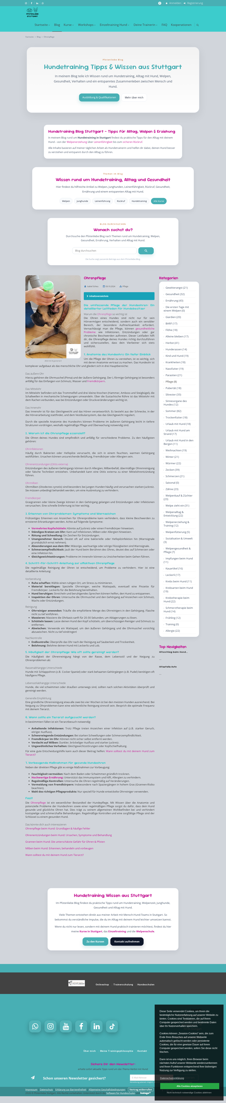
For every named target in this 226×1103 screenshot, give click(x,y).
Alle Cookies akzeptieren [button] (190, 1086)
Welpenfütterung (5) (178, 532)
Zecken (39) (173, 469)
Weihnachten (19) (176, 450)
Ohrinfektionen (34, 449)
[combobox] (104, 250)
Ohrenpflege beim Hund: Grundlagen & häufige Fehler (57, 828)
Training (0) (172, 624)
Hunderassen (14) (176, 349)
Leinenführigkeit (103, 142)
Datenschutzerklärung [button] (172, 1078)
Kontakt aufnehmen (127, 941)
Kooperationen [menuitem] (181, 25)
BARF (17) (171, 323)
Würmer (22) (173, 463)
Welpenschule (145, 931)
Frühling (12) (173, 618)
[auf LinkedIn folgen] (37, 3)
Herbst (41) (172, 343)
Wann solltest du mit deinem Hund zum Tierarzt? (54, 855)
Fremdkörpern (96, 381)
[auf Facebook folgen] (32, 3)
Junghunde (82, 201)
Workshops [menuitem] (85, 25)
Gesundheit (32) (175, 294)
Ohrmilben (31, 483)
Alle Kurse (159, 201)
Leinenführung (102, 201)
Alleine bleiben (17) (177, 336)
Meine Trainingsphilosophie (116, 1051)
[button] (197, 25)
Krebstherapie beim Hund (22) (176, 599)
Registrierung (195, 3)
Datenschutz (46, 1089)
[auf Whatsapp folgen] (43, 3)
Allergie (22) (173, 630)
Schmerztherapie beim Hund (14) (178, 609)
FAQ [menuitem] (164, 25)
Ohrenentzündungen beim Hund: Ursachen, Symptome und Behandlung (68, 835)
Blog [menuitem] (57, 25)
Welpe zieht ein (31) (177, 505)
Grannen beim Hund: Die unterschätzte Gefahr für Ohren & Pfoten (65, 841)
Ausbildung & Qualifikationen (99, 97)
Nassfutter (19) (175, 368)
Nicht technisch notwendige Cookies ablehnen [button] (189, 1092)
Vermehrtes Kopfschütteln (49, 528)
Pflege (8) (171, 381)
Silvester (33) (173, 394)
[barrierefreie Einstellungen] (160, 3)
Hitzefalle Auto (168, 666)
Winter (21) (172, 457)
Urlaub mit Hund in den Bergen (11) (178, 442)
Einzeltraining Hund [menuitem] (113, 25)
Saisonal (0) (172, 482)
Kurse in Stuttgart (90, 931)
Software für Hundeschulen (120, 1093)
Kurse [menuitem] (68, 25)
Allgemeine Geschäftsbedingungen (107, 1089)
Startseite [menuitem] (41, 25)
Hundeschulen (146, 984)
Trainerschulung (123, 984)
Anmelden (175, 3)
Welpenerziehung (77, 142)
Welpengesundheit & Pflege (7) (177, 550)
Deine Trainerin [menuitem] (144, 25)
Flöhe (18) (171, 330)
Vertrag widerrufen (140, 1089)
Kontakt (142, 1051)
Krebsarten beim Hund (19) (178, 589)
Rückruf (121, 201)
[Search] (146, 250)
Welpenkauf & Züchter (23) (178, 497)
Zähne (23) (172, 489)
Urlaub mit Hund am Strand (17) (177, 432)
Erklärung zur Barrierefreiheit (70, 1089)
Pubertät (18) (173, 388)
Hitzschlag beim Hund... (173, 652)
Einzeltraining (117, 931)
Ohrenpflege (104, 314)
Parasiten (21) (174, 375)
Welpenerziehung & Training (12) (176, 523)
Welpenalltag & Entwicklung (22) (174, 513)
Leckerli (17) (173, 575)
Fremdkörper (33, 498)
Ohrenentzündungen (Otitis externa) (46, 464)
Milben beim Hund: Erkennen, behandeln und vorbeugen (59, 848)
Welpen (66, 201)
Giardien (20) (173, 317)
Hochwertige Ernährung (47, 777)
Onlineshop (102, 984)
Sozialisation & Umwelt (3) (178, 540)
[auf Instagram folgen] (26, 3)
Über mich (89, 1051)
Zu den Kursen (95, 941)
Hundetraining (139, 201)
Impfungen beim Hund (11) (178, 560)
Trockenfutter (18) (176, 417)
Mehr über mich (134, 97)
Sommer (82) (173, 411)
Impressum (31, 1089)
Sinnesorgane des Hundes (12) (175, 402)
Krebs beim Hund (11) (179, 581)
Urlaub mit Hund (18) (178, 424)
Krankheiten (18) (175, 362)
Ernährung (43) (174, 300)
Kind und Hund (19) (177, 356)
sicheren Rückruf (132, 142)
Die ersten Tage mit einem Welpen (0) (176, 308)
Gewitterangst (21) (177, 287)
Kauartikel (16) (174, 568)
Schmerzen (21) (175, 476)
